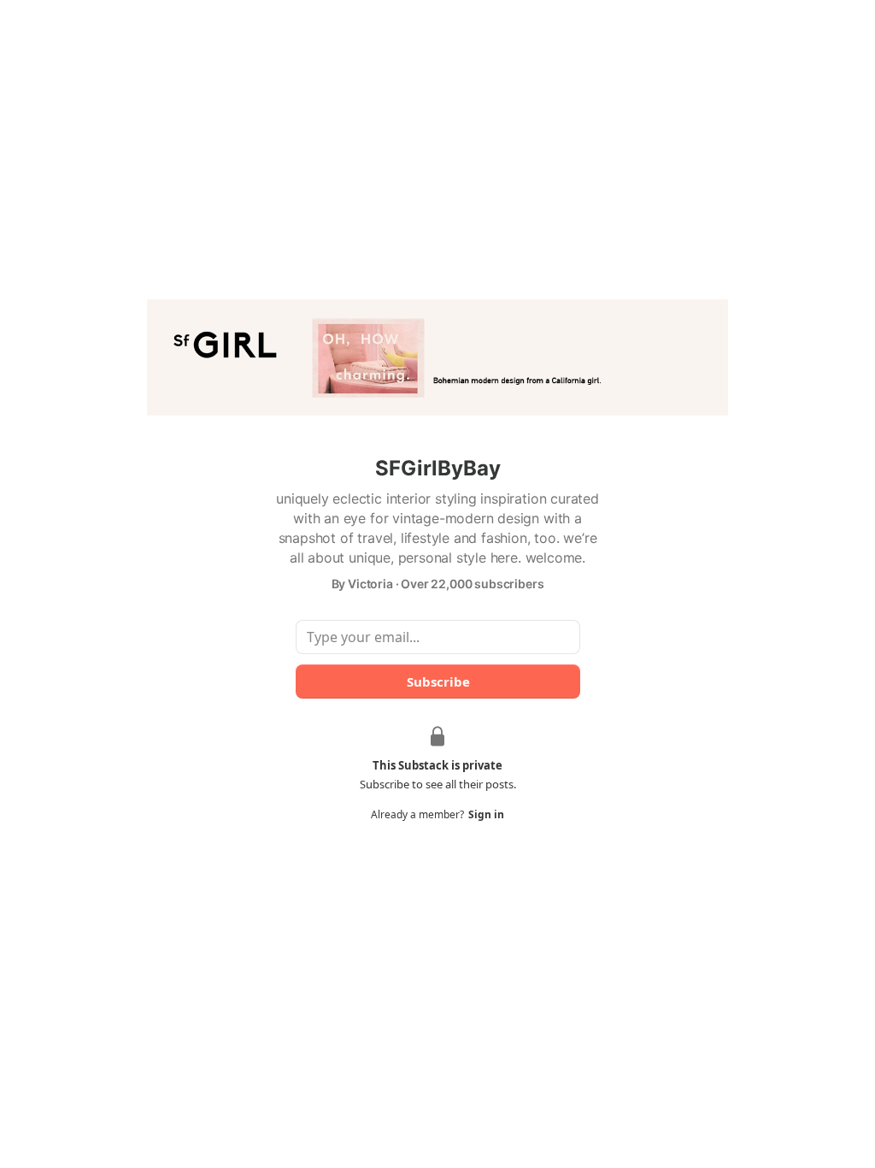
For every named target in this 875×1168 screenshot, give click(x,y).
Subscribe (437, 681)
